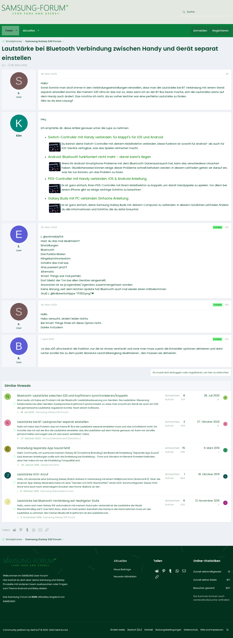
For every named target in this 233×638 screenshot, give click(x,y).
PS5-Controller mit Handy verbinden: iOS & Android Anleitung (97, 178)
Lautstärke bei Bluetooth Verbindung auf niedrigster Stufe (58, 501)
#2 (227, 227)
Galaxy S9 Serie (50, 465)
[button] (16, 30)
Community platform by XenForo (35, 629)
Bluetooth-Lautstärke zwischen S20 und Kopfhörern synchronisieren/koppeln (72, 396)
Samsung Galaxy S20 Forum (52, 412)
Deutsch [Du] (134, 629)
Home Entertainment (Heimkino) (61, 438)
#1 (227, 74)
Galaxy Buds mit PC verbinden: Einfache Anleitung (88, 198)
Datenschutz (191, 629)
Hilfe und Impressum (211, 629)
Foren (9, 30)
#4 (227, 339)
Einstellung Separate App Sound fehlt (43, 448)
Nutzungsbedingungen (168, 629)
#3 (227, 304)
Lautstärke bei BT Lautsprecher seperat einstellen (53, 422)
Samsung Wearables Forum (57, 491)
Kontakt (149, 629)
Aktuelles (29, 30)
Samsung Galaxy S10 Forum (59, 517)
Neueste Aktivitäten (125, 576)
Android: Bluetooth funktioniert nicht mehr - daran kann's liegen (99, 156)
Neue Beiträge (122, 569)
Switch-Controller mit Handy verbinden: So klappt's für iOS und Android (105, 137)
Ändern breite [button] (117, 629)
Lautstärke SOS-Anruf (32, 474)
